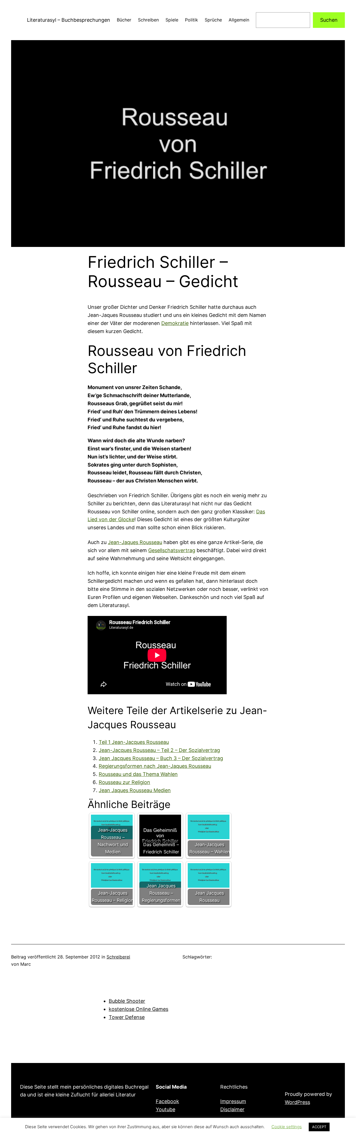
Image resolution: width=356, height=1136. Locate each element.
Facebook (167, 1101)
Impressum (233, 1101)
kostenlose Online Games (138, 1009)
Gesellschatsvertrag (171, 550)
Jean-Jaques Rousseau (135, 542)
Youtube (165, 1109)
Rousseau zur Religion (124, 782)
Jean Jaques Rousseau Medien (135, 790)
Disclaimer (232, 1109)
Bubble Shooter (127, 1001)
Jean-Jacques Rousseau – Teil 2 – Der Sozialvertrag (159, 750)
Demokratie (175, 323)
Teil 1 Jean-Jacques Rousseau (134, 742)
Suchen (329, 20)
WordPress (297, 1102)
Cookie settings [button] (286, 1126)
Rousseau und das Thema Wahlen (138, 774)
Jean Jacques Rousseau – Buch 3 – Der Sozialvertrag (161, 758)
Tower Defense (127, 1017)
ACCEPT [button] (319, 1127)
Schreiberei (118, 957)
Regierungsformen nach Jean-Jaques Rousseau (155, 766)
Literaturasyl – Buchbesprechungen (68, 20)
